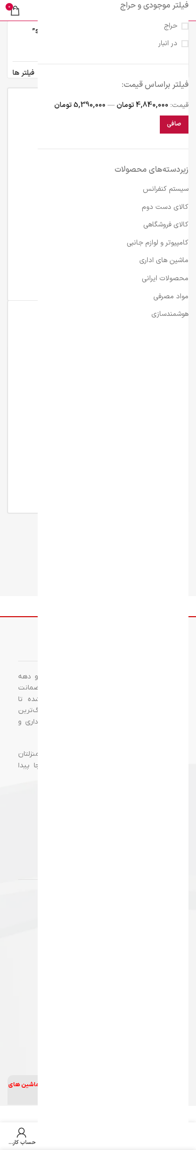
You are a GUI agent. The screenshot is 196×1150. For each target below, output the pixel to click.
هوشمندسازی (169, 314)
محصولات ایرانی (165, 278)
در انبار (167, 44)
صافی (174, 124)
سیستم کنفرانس (165, 189)
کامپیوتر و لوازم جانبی (157, 243)
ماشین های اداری (163, 260)
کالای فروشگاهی (165, 224)
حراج (170, 26)
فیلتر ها (24, 73)
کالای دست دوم (165, 207)
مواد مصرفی (170, 296)
